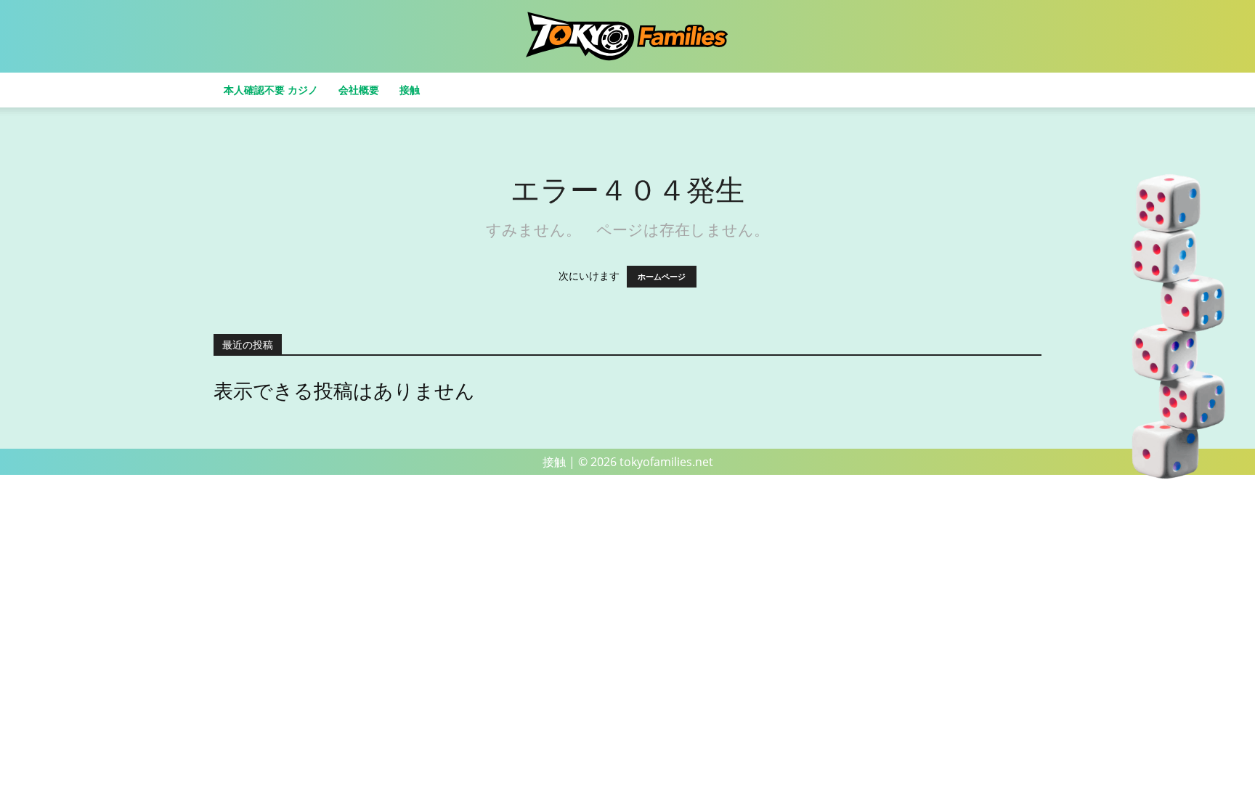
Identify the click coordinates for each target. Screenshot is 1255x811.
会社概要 (358, 90)
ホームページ (662, 277)
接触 (409, 90)
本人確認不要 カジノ (271, 90)
